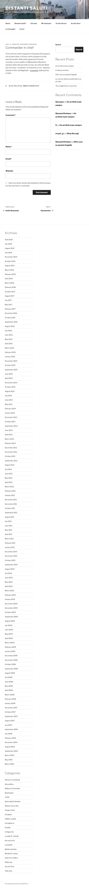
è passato (34, 70)
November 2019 (11, 257)
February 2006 (10, 738)
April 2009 (9, 638)
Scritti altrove (61, 23)
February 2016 (10, 352)
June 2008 (9, 682)
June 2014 (9, 400)
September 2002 (11, 751)
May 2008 (9, 686)
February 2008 (10, 699)
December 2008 (11, 656)
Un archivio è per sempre (64, 66)
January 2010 (10, 599)
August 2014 (9, 391)
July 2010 (8, 573)
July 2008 (8, 677)
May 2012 (8, 478)
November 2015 (11, 361)
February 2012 (10, 491)
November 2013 (11, 417)
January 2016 (10, 357)
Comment (11, 115)
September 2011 (11, 513)
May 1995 (8, 760)
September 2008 (11, 669)
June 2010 (9, 578)
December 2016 (11, 313)
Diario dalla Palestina (12, 801)
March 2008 (9, 695)
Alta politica (15, 86)
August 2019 (9, 266)
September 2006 (11, 729)
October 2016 (10, 318)
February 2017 (10, 309)
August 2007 (10, 721)
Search (58, 45)
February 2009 (10, 647)
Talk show (8, 871)
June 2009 (9, 630)
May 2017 (8, 305)
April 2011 (8, 534)
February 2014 (10, 409)
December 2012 (11, 448)
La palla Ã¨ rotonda (12, 836)
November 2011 (11, 504)
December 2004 (11, 742)
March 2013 (9, 439)
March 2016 (9, 348)
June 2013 (9, 430)
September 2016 (11, 322)
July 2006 (8, 734)
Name (9, 147)
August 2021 (9, 248)
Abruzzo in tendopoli (12, 780)
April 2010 (9, 586)
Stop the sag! (73, 133)
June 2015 (9, 374)
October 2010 (10, 560)
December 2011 (11, 500)
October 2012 (10, 456)
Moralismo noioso (11, 853)
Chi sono (33, 23)
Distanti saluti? (20, 23)
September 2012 (11, 461)
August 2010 (10, 569)
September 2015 (11, 370)
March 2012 (9, 487)
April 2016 (9, 344)
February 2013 (10, 443)
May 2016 (8, 339)
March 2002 (9, 755)
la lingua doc (9, 832)
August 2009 (10, 621)
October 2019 (10, 261)
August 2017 (9, 296)
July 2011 (8, 521)
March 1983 (9, 764)
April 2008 (9, 690)
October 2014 (10, 387)
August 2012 (9, 465)
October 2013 (10, 422)
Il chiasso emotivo (62, 70)
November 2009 (11, 608)
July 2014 (8, 396)
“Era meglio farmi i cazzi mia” (66, 86)
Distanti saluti (27, 8)
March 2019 (9, 270)
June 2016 (9, 335)
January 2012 (10, 495)
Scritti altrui (75, 23)
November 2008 (11, 660)
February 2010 (10, 595)
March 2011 (9, 539)
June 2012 (9, 474)
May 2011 (8, 530)
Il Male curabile (10, 819)
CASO (7, 797)
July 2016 (8, 331)
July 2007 (8, 725)
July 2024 (8, 244)
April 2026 (9, 240)
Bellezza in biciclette (12, 788)
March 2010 (9, 591)
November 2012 (11, 452)
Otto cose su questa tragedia (66, 74)
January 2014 (10, 413)
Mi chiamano (46, 23)
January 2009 (10, 651)
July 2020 (8, 253)
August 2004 (10, 747)
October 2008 (10, 664)
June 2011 (8, 526)
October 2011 (10, 508)
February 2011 (10, 543)
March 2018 (9, 283)
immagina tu (9, 823)
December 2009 (11, 604)
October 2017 (10, 292)
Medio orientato (31, 86)
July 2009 (8, 625)
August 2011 (9, 517)
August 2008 (10, 673)
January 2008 (10, 703)
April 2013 (9, 435)
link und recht (10, 840)
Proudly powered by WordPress (16, 884)
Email (9, 159)
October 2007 (10, 712)
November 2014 (11, 383)
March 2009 (9, 643)
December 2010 (11, 552)
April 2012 (8, 482)
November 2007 (11, 708)
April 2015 (9, 378)
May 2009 (9, 634)
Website (9, 171)
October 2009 (10, 612)
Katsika (8, 827)
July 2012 (8, 469)
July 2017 (8, 300)
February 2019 (10, 274)
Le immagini (10, 29)
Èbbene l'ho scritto (12, 806)
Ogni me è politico (11, 858)
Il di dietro (8, 815)
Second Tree (9, 866)
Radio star (8, 862)
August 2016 (9, 326)
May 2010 (9, 582)
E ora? (22, 29)
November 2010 (11, 556)
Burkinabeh (9, 793)
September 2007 (11, 716)
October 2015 (10, 365)
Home (8, 23)
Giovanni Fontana (28, 44)
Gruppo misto (10, 810)
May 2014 (8, 404)
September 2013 (11, 426)
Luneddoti (8, 845)
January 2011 (10, 547)
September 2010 (11, 565)
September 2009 (11, 617)
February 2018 (10, 287)
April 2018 (9, 278)
